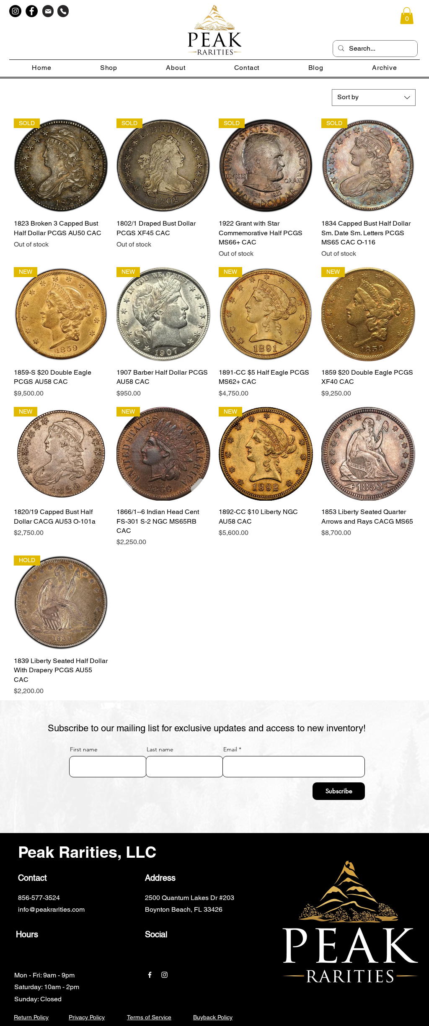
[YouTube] (245, 925)
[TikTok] (266, 925)
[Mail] (48, 11)
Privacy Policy (87, 1017)
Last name (160, 749)
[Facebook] (32, 11)
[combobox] (374, 97)
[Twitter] (204, 925)
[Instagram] (15, 11)
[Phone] (63, 11)
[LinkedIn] (225, 925)
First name (84, 749)
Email (230, 749)
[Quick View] (368, 454)
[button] (407, 15)
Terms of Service (149, 1017)
